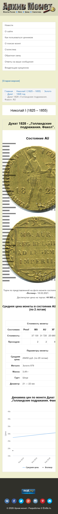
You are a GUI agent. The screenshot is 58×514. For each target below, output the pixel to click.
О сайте (9, 31)
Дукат (10, 93)
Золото (47, 91)
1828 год (20, 93)
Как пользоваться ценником (19, 37)
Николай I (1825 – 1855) (28, 91)
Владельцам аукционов (17, 67)
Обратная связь (13, 55)
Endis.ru (47, 508)
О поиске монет (13, 43)
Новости (9, 25)
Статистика (10, 49)
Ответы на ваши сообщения (19, 61)
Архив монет (20, 508)
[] (11, 80)
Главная (9, 91)
